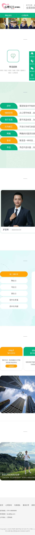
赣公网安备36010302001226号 (20, 531)
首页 (1, 505)
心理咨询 (25, 15)
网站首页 (8, 15)
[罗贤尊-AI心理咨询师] (10, 9)
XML (31, 529)
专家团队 (17, 505)
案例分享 (26, 505)
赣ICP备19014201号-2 (23, 529)
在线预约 (11, 366)
